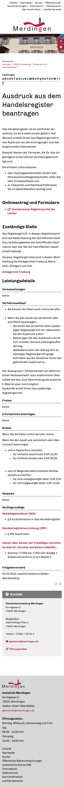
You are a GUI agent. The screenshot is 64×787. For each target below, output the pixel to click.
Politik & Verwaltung (22, 64)
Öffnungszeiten (18, 649)
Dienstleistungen (9, 67)
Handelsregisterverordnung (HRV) (24, 528)
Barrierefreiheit (31, 9)
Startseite (26, 2)
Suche (38, 2)
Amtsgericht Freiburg (16, 272)
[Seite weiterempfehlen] (60, 584)
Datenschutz (53, 6)
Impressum (36, 6)
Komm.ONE (24, 765)
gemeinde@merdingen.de (23, 641)
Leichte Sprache (52, 9)
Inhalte (13, 2)
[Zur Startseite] (32, 23)
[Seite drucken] (56, 584)
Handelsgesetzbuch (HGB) (19, 513)
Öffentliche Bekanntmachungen (22, 761)
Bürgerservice (39, 64)
